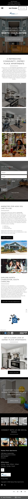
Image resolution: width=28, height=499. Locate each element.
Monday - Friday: (5, 464)
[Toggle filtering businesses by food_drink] (2, 333)
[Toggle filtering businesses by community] (12, 333)
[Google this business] (2, 470)
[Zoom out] (26, 312)
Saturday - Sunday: (6, 466)
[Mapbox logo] (3, 330)
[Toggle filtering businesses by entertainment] (5, 333)
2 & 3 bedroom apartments (16, 67)
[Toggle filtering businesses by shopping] (9, 333)
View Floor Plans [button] (14, 39)
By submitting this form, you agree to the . (15, 180)
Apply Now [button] (14, 400)
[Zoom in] (26, 310)
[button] (22, 8)
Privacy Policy (4, 478)
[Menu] (2, 8)
